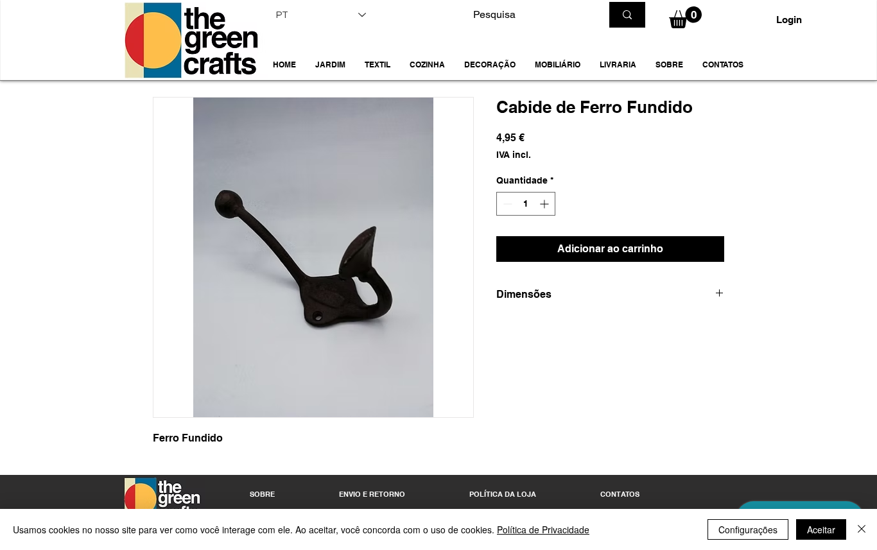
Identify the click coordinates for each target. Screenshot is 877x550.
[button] (330, 65)
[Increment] (545, 204)
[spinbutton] (525, 204)
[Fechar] (861, 529)
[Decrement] (506, 204)
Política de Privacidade (543, 529)
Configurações (747, 529)
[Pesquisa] (627, 15)
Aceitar (821, 529)
